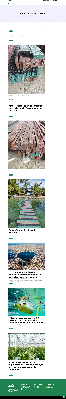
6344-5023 (55, 0)
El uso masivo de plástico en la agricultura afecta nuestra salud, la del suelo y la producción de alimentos (26, 366)
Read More (11, 99)
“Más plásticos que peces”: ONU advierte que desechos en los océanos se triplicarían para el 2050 (26, 320)
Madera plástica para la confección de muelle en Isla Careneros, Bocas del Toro (26, 108)
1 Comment (28, 36)
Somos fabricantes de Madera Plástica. (23, 231)
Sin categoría (17, 36)
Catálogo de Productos (46, 0)
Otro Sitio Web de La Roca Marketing (33, 397)
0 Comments (28, 112)
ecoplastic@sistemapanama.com (26, 390)
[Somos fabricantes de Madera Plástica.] (26, 203)
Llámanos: (52, 0)
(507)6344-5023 (23, 389)
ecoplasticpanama (23, 36)
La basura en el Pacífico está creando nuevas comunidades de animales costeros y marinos (25, 274)
